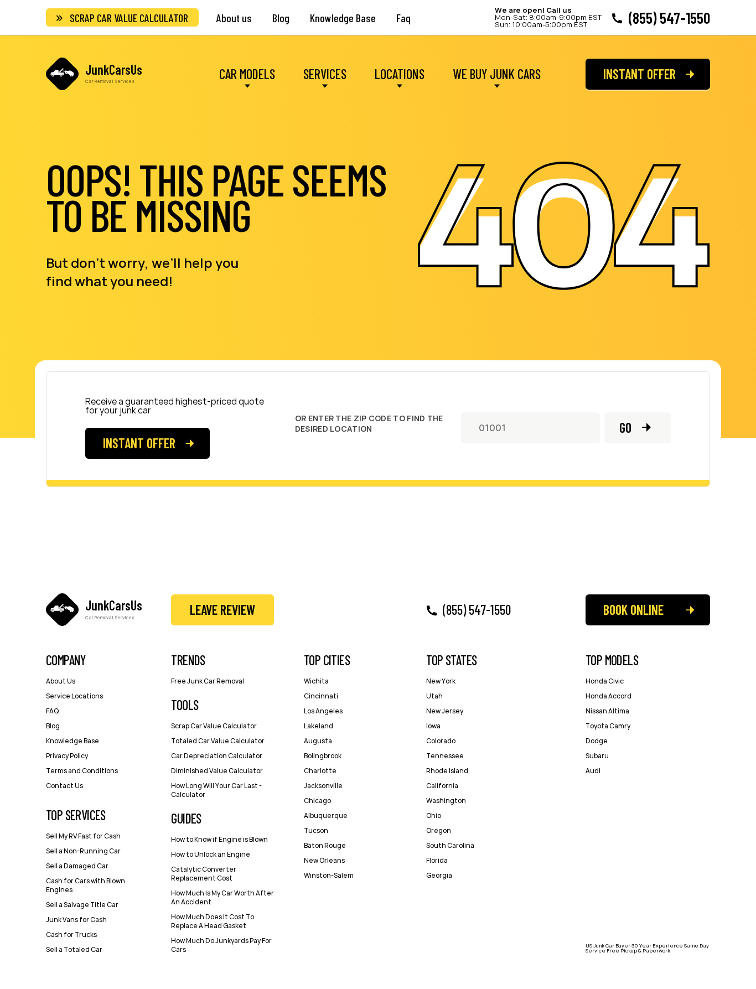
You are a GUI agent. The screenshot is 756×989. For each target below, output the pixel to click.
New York (440, 681)
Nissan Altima (607, 711)
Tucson (316, 830)
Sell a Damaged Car (77, 866)
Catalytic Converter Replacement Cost (203, 873)
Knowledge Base (343, 17)
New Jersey (444, 711)
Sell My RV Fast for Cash (83, 836)
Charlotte (320, 770)
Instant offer (639, 74)
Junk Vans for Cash (76, 919)
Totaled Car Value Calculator (218, 740)
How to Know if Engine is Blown (219, 839)
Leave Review (222, 610)
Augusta (318, 740)
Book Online (633, 610)
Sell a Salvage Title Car (82, 904)
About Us (60, 681)
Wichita (316, 681)
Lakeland (318, 726)
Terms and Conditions (82, 770)
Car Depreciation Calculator (216, 755)
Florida (437, 860)
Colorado (440, 740)
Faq (403, 17)
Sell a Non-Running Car (83, 851)
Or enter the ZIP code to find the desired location (369, 423)
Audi (593, 770)
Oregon (438, 830)
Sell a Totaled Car (74, 949)
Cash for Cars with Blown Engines (85, 885)
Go (625, 428)
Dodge (597, 740)
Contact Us (64, 785)
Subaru (597, 755)
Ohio (433, 815)
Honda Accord (608, 696)
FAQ (52, 711)
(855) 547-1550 (669, 17)
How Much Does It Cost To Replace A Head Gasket (212, 921)
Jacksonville (323, 785)
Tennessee (445, 755)
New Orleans (324, 860)
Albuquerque (326, 815)
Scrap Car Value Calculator (129, 17)
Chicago (317, 800)
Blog (280, 17)
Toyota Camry (608, 726)
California (442, 785)
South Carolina (450, 845)
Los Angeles (323, 711)
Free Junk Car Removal (207, 681)
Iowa (433, 726)
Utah (434, 696)
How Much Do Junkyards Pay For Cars (221, 945)
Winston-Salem (329, 875)
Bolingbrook (322, 755)
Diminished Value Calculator (217, 770)
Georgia (439, 875)
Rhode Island (447, 770)
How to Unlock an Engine (210, 854)
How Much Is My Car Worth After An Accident (222, 897)
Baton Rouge (325, 845)
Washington (446, 800)
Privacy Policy (67, 755)
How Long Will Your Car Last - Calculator (216, 790)
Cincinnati (321, 696)
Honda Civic (605, 681)
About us (234, 17)
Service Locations (74, 696)
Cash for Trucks (71, 934)
